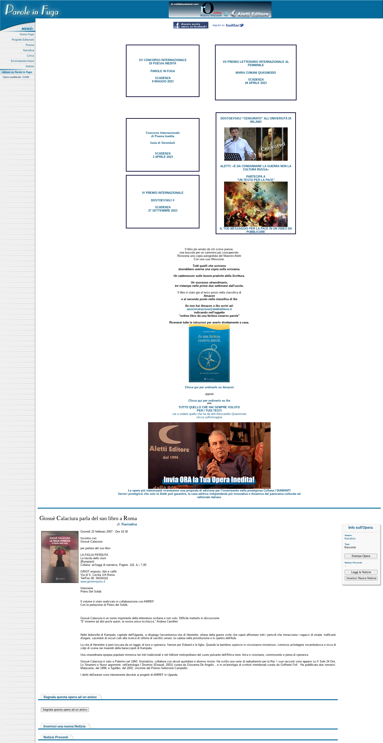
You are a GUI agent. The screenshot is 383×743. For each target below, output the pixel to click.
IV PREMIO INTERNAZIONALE (163, 192)
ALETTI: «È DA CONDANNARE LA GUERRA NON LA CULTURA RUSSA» (255, 167)
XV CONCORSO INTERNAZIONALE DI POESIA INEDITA (163, 61)
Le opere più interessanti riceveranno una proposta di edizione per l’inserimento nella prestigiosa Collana (209, 490)
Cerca (31, 55)
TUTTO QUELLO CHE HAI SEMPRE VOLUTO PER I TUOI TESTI (209, 409)
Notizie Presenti (55, 737)
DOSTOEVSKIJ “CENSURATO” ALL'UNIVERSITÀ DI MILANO (256, 120)
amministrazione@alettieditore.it (209, 309)
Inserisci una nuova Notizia (64, 726)
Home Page (27, 34)
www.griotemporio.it (92, 581)
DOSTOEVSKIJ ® (163, 200)
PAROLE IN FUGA (162, 71)
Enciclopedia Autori (23, 61)
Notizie (30, 66)
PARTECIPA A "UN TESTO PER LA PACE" (256, 178)
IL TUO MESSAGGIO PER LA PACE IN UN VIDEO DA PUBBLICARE (256, 230)
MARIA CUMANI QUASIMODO (256, 72)
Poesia (30, 45)
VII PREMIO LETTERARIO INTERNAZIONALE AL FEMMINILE (256, 63)
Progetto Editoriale (23, 39)
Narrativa (29, 50)
